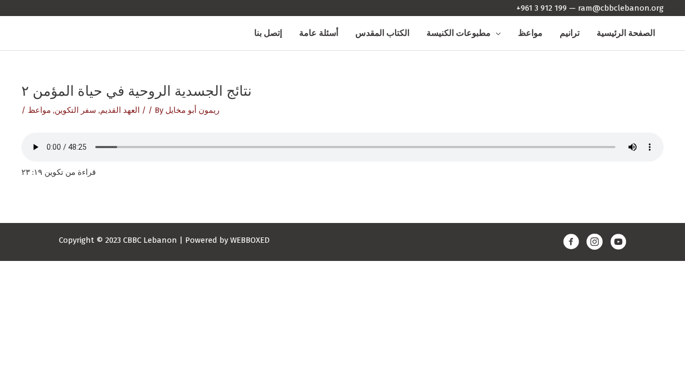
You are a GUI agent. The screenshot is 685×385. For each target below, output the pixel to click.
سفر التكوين (75, 110)
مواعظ (39, 110)
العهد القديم (120, 110)
